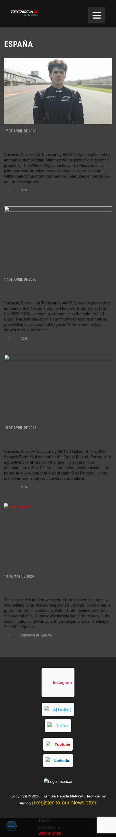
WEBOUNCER (50, 833)
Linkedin (62, 760)
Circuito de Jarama (36, 635)
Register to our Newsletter (65, 803)
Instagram (62, 682)
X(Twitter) (62, 709)
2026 (24, 190)
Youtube (62, 744)
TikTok (62, 725)
